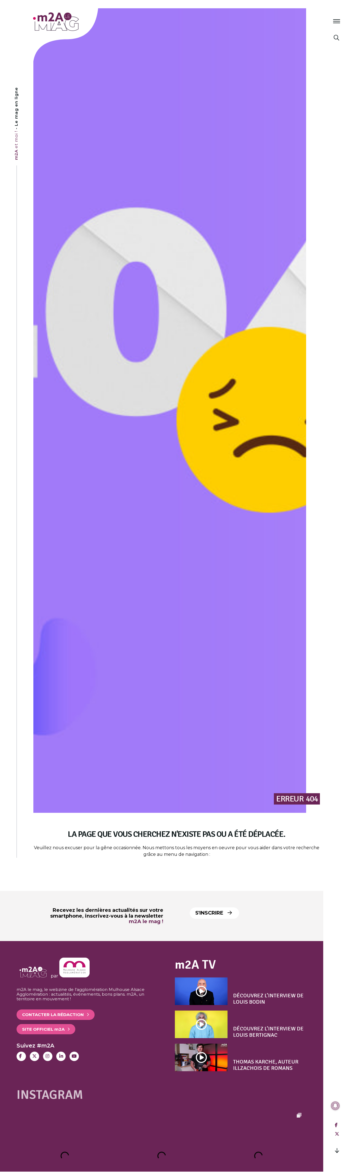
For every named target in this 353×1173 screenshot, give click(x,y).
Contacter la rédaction (53, 1014)
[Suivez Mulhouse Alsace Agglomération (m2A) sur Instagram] (47, 1056)
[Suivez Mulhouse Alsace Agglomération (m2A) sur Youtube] (74, 1056)
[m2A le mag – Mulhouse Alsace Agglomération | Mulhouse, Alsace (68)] (74, 21)
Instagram (50, 1094)
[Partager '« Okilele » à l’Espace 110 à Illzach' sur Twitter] (337, 1134)
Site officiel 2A (43, 1029)
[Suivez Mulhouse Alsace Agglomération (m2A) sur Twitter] (34, 1056)
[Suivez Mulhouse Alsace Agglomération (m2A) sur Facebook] (21, 1056)
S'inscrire (210, 913)
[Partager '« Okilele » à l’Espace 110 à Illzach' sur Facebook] (336, 1125)
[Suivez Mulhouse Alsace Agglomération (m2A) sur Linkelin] (61, 1056)
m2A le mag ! (146, 921)
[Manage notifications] (335, 1105)
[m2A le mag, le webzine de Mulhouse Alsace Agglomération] (74, 976)
